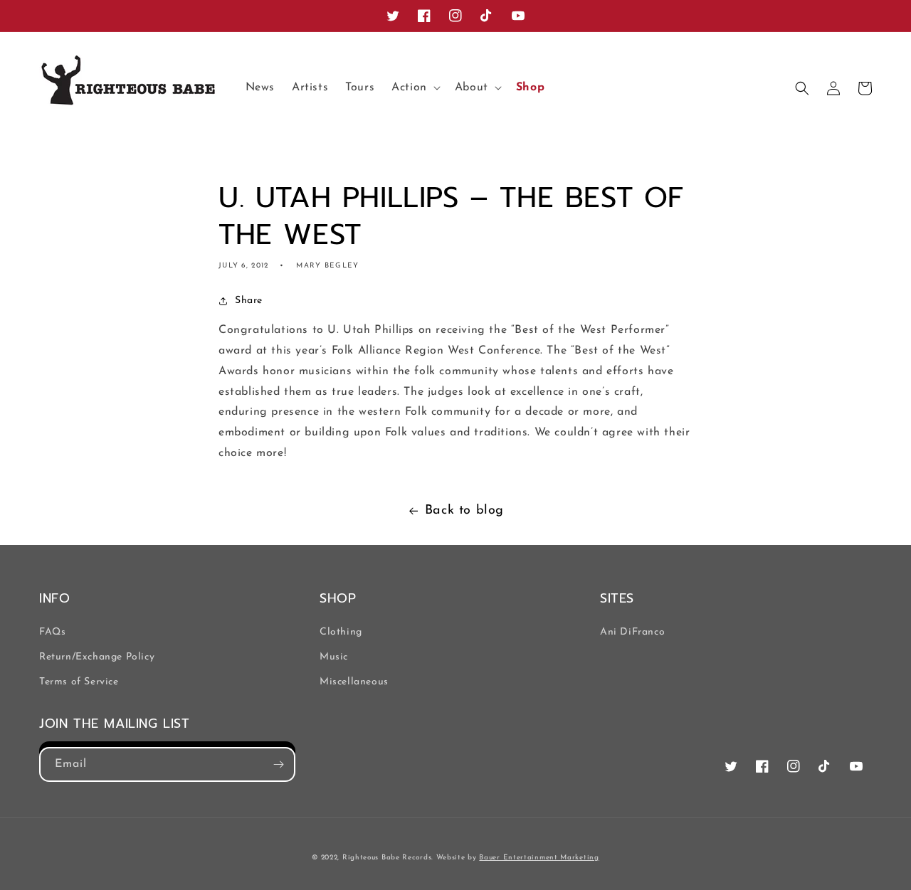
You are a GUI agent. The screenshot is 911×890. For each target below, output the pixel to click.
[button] (414, 88)
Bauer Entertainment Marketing (539, 858)
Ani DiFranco (632, 632)
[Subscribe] (278, 764)
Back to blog (464, 510)
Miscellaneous (354, 682)
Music (334, 657)
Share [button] (249, 300)
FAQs (52, 632)
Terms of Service (79, 682)
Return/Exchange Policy (96, 657)
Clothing (341, 632)
